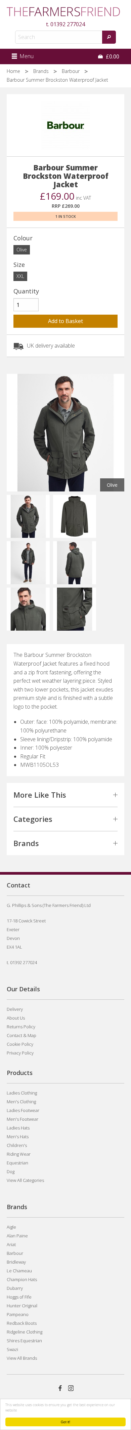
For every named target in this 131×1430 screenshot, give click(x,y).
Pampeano (18, 1314)
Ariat (11, 1244)
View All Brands (22, 1358)
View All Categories (25, 1180)
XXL (20, 276)
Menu (26, 56)
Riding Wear (19, 1154)
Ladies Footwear (23, 1110)
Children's (17, 1145)
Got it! (65, 1421)
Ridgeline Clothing (24, 1332)
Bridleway (16, 1262)
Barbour (71, 71)
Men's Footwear (22, 1119)
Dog (10, 1171)
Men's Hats (18, 1137)
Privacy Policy (20, 1053)
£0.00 (111, 56)
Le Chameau (19, 1271)
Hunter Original (22, 1306)
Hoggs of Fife (19, 1297)
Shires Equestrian (24, 1341)
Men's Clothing (21, 1102)
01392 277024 (67, 24)
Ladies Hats (18, 1128)
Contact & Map (21, 1035)
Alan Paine (17, 1236)
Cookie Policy (20, 1044)
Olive (21, 249)
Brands (41, 71)
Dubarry (15, 1288)
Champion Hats (22, 1279)
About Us (16, 1018)
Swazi (12, 1349)
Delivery (15, 1009)
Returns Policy (21, 1027)
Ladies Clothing (22, 1093)
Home (14, 71)
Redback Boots (22, 1323)
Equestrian (17, 1163)
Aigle (11, 1227)
